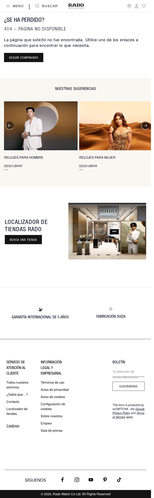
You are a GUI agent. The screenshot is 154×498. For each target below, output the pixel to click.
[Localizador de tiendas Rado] (107, 231)
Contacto (12, 401)
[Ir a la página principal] (76, 6)
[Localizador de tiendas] (129, 6)
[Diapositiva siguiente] (145, 126)
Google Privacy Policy (128, 411)
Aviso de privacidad (55, 389)
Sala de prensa (51, 430)
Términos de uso (52, 382)
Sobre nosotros (51, 416)
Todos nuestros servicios (17, 384)
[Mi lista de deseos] (144, 6)
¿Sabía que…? (17, 394)
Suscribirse (128, 386)
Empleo (46, 423)
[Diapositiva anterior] (10, 126)
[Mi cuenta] (136, 6)
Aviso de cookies (53, 396)
